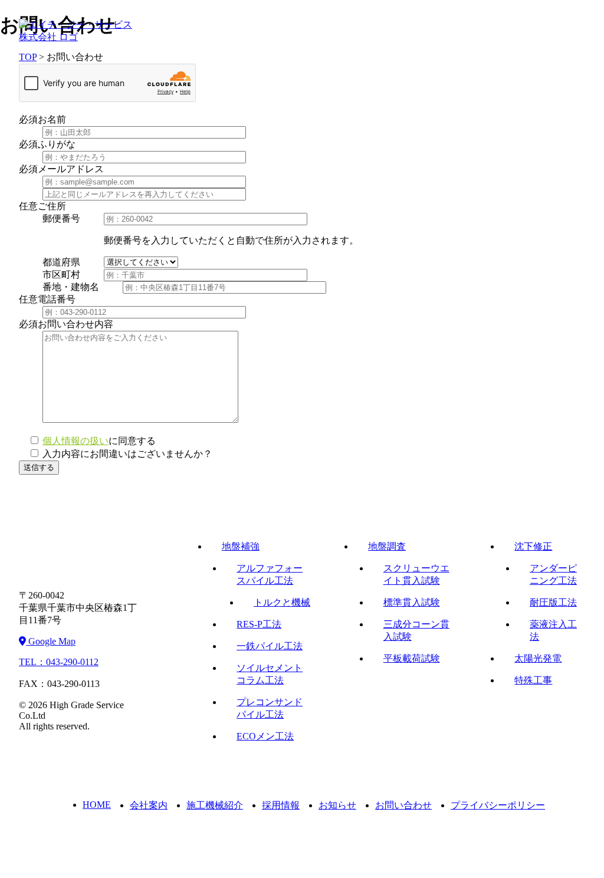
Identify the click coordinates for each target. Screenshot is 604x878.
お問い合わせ (403, 805)
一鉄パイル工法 (270, 646)
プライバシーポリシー (498, 805)
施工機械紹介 (214, 805)
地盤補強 (241, 546)
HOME (97, 805)
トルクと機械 (282, 602)
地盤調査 (387, 546)
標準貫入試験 (411, 602)
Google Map (51, 641)
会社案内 (149, 805)
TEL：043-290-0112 (59, 662)
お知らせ (337, 805)
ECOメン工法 (265, 736)
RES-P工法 (259, 624)
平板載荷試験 (411, 658)
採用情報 (281, 805)
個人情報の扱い (75, 441)
